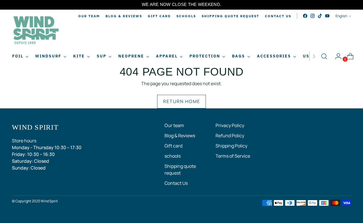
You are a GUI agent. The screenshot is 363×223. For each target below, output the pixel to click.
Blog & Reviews (179, 135)
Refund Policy (230, 135)
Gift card (173, 146)
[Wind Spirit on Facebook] (305, 15)
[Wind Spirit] (36, 31)
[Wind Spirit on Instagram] (312, 15)
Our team (174, 125)
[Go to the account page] (336, 56)
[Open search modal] (324, 56)
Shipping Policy (231, 146)
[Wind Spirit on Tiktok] (319, 15)
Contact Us (176, 183)
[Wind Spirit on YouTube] (327, 15)
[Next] (314, 56)
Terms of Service (233, 156)
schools (172, 156)
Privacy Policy (230, 125)
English (341, 16)
